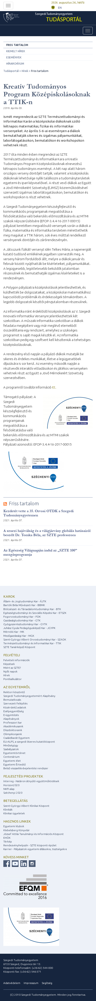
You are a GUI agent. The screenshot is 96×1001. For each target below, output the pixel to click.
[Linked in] (23, 863)
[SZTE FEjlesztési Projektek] (31, 926)
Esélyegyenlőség (13, 711)
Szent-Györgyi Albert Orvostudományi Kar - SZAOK (34, 639)
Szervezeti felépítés (15, 703)
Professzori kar (12, 722)
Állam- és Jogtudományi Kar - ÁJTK (24, 601)
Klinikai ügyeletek (14, 813)
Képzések (9, 663)
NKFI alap (9, 788)
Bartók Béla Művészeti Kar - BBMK (24, 605)
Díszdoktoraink (12, 730)
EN (60, 7)
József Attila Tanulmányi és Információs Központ (33, 834)
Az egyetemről (16, 687)
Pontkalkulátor (12, 679)
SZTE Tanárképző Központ (19, 647)
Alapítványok (11, 718)
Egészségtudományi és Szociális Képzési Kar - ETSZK (34, 612)
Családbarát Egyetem (16, 737)
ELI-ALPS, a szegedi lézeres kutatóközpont (29, 741)
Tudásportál (11, 70)
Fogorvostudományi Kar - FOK (22, 616)
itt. (54, 387)
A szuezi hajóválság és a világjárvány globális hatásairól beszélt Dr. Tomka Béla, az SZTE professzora (46, 533)
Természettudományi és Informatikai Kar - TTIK (32, 643)
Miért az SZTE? (12, 667)
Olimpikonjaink (12, 734)
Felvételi (11, 655)
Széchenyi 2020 (12, 792)
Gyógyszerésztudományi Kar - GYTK (25, 624)
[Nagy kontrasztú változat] (53, 7)
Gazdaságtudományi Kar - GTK (21, 620)
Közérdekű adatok (14, 707)
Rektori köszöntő (14, 692)
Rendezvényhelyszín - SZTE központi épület (29, 845)
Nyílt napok (10, 671)
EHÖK (6, 837)
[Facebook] (6, 863)
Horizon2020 (11, 785)
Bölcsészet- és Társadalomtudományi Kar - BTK (32, 609)
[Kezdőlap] (19, 17)
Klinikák (8, 809)
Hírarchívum (15, 63)
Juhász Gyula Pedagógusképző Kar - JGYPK (29, 627)
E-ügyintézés (11, 715)
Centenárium (11, 756)
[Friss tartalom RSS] (5, 503)
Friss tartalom (17, 45)
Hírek (25, 70)
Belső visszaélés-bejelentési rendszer (25, 768)
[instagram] (31, 863)
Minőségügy (10, 745)
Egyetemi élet (12, 760)
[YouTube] (15, 863)
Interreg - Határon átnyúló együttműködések (31, 781)
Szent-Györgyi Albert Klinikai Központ (26, 805)
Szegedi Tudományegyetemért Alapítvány (29, 695)
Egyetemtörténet (14, 752)
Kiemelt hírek (15, 51)
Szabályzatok (11, 749)
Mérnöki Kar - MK (13, 631)
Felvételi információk (16, 660)
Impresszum (31, 982)
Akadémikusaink (13, 726)
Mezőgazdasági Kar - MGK (18, 635)
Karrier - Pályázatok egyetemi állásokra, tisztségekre (35, 849)
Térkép (7, 841)
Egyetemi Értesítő (14, 764)
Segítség (47, 982)
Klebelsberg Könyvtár (16, 830)
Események (13, 57)
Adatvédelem (11, 982)
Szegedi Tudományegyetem (58, 17)
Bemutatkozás (12, 699)
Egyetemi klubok (13, 826)
